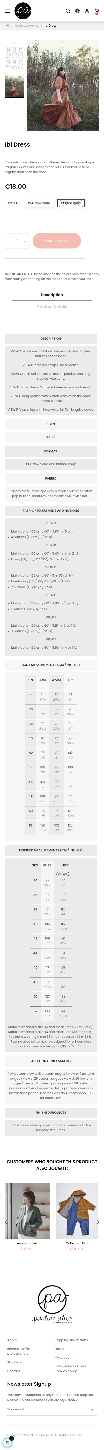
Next (14, 102)
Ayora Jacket (27, 1243)
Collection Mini (77, 1243)
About (12, 1340)
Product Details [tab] (52, 307)
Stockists (14, 1362)
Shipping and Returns (71, 1340)
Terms (59, 1349)
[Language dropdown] (77, 11)
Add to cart (58, 241)
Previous (14, 42)
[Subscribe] (92, 1410)
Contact (13, 1371)
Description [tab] (52, 295)
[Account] (87, 11)
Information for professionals (18, 1351)
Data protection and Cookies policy (70, 1369)
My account (63, 1357)
